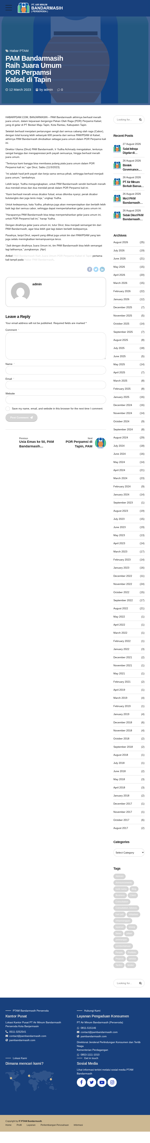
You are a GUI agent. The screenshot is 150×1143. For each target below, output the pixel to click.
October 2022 (121, 592)
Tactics (119, 965)
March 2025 (120, 380)
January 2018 (121, 795)
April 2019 (119, 689)
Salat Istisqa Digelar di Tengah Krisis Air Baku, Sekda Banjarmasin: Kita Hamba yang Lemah (134, 151)
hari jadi (120, 914)
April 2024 (119, 470)
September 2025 (123, 331)
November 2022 (122, 584)
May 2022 (119, 616)
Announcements (124, 882)
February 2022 (122, 641)
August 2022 (120, 608)
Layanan (31, 1125)
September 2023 (123, 502)
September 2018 (123, 746)
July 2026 (119, 250)
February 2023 (122, 559)
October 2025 (121, 323)
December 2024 (122, 405)
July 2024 (119, 445)
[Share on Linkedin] (102, 269)
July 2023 (119, 518)
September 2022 (123, 600)
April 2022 (119, 624)
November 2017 (122, 811)
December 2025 (122, 307)
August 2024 (120, 437)
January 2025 (121, 396)
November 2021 (122, 665)
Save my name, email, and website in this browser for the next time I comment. (57, 408)
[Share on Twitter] (96, 269)
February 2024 (122, 486)
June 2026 (119, 258)
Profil (19, 1125)
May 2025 (119, 364)
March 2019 (120, 697)
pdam (129, 933)
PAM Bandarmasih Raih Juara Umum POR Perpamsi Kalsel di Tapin (52, 255)
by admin (46, 89)
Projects (120, 958)
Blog (134, 889)
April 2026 (119, 274)
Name (10, 363)
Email (9, 378)
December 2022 (122, 575)
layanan (120, 927)
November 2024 (122, 413)
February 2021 (122, 681)
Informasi (78, 1125)
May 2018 (119, 779)
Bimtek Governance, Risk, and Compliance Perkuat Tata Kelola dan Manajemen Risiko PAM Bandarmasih (131, 168)
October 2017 (121, 819)
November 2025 (122, 315)
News (118, 933)
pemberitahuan (123, 946)
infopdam (133, 914)
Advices (119, 876)
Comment (12, 329)
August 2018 (120, 754)
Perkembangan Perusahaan (55, 1125)
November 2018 (122, 730)
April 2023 (119, 543)
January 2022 (121, 649)
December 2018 (122, 722)
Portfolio (132, 952)
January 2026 (121, 299)
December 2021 (122, 657)
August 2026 (120, 242)
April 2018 (119, 787)
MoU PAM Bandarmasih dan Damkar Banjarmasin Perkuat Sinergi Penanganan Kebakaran (132, 201)
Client (133, 895)
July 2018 (119, 762)
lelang (132, 927)
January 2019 (121, 714)
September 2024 (123, 429)
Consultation (122, 901)
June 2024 (119, 453)
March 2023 (120, 551)
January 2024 (121, 494)
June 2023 (119, 527)
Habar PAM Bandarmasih (39, 259)
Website (10, 393)
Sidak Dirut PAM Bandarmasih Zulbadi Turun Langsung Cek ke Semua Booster (133, 217)
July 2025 (119, 348)
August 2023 (120, 510)
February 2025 (122, 388)
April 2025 (119, 372)
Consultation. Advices (126, 908)
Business (120, 895)
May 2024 (119, 462)
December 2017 (122, 803)
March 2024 (120, 478)
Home (8, 1125)
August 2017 (120, 828)
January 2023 (121, 567)
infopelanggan (123, 920)
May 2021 (119, 673)
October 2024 (121, 421)
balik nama (121, 889)
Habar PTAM (19, 51)
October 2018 (121, 738)
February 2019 (122, 706)
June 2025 (119, 356)
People (119, 952)
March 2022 (120, 632)
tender (131, 965)
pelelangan (121, 939)
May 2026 (119, 266)
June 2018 (119, 771)
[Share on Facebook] (89, 269)
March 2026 (120, 282)
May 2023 (119, 535)
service (132, 958)
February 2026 (122, 291)
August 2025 (120, 339)
